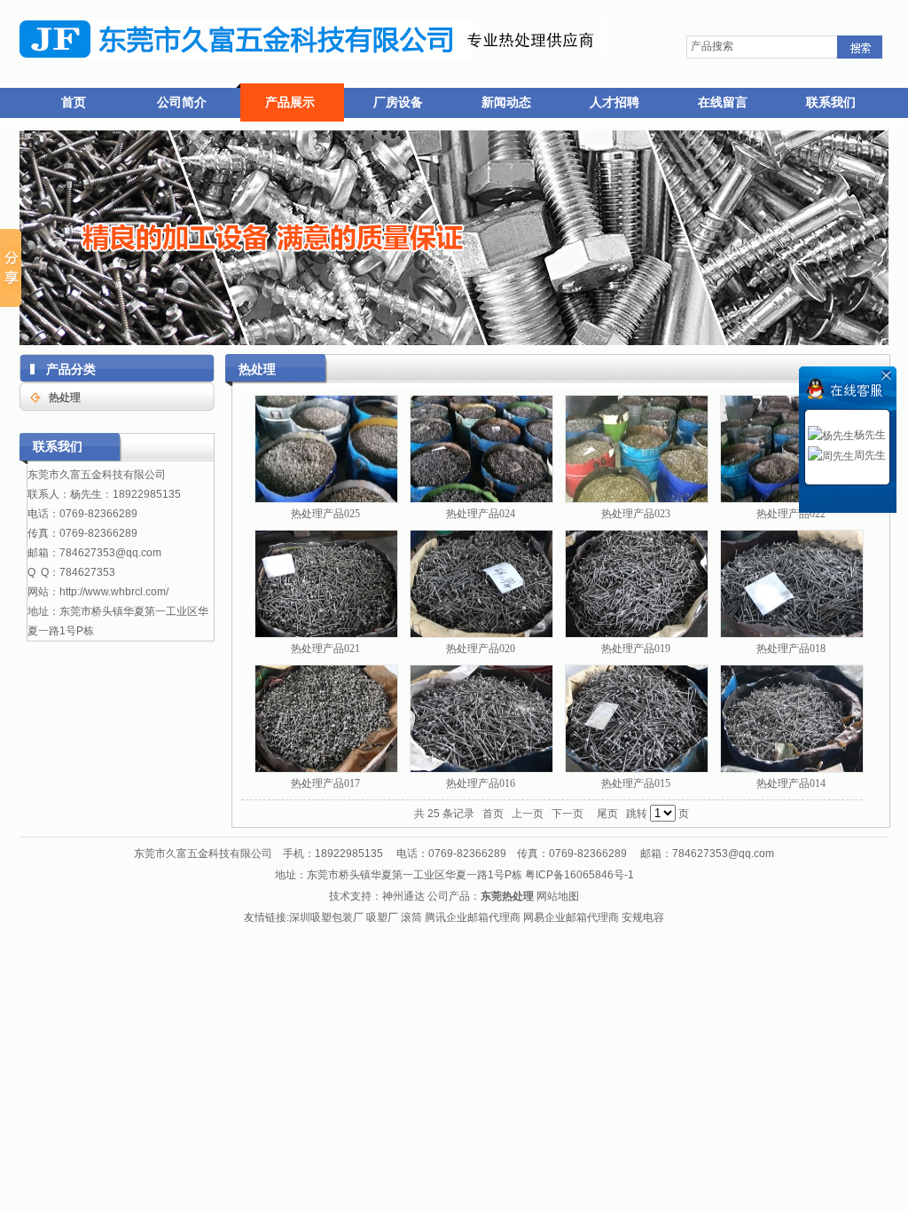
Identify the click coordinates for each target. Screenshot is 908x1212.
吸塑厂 (382, 917)
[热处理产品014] (791, 719)
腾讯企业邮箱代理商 (473, 917)
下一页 (567, 813)
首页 (73, 102)
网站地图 (557, 896)
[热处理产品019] (636, 584)
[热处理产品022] (791, 449)
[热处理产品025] (325, 449)
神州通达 (403, 896)
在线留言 (723, 102)
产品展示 (290, 102)
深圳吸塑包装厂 (326, 917)
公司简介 (182, 102)
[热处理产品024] (481, 449)
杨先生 (870, 435)
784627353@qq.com (110, 553)
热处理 (65, 397)
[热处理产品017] (325, 719)
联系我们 (831, 102)
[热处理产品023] (636, 449)
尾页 (607, 813)
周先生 (870, 455)
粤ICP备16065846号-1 (579, 875)
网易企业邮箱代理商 (571, 917)
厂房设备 (398, 102)
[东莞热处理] (312, 40)
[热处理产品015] (636, 719)
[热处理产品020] (481, 584)
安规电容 (643, 917)
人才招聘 (614, 102)
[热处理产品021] (325, 584)
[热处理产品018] (791, 584)
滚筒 (411, 917)
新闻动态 (506, 102)
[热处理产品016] (481, 719)
